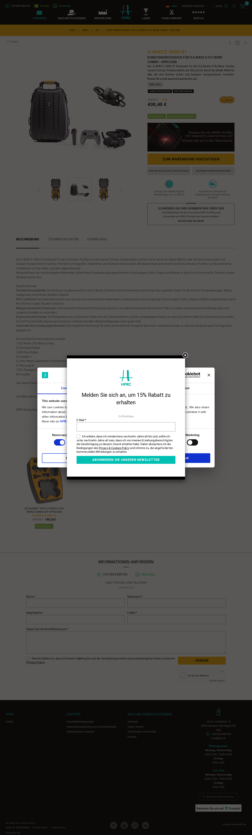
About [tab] (185, 388)
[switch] (192, 442)
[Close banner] (209, 375)
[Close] (185, 355)
